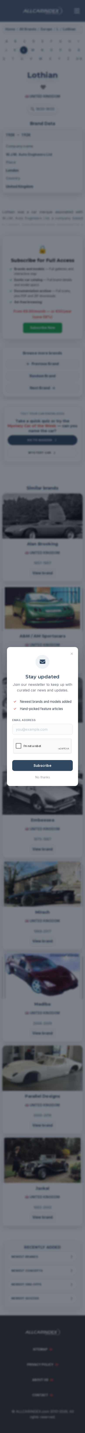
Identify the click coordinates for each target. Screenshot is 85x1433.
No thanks (42, 777)
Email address (24, 720)
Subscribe (42, 765)
